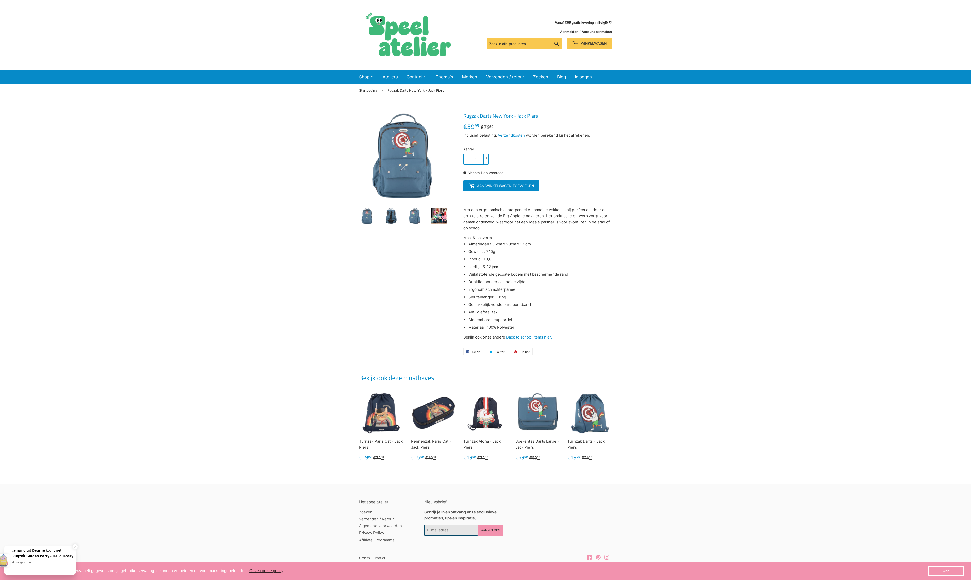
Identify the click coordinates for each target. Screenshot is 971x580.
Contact (415, 76)
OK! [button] (946, 571)
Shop (365, 76)
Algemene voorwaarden (380, 525)
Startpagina (368, 90)
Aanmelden (569, 32)
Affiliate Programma (376, 540)
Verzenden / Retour (376, 519)
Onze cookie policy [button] (266, 571)
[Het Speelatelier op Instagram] (606, 557)
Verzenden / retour (505, 76)
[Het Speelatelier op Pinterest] (598, 557)
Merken (469, 76)
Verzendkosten (511, 135)
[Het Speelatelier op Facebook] (589, 557)
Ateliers (390, 76)
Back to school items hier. (528, 337)
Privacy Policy (371, 532)
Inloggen (583, 76)
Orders (364, 558)
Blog (561, 76)
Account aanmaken (597, 32)
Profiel (380, 558)
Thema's (444, 76)
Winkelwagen (593, 43)
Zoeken (540, 76)
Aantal (468, 149)
